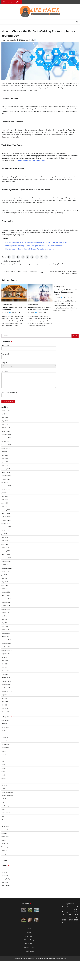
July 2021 (4, 616)
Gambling (4, 768)
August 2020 (5, 653)
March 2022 (5, 588)
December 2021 (6, 599)
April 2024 (4, 503)
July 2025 (4, 451)
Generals (4, 785)
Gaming (3, 775)
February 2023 (5, 551)
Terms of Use (5, 885)
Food (3, 765)
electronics (4, 741)
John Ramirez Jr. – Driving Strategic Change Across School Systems (29, 249)
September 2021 (6, 609)
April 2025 (4, 462)
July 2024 (4, 492)
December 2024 (6, 475)
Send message (8, 401)
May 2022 (4, 582)
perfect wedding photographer (49, 264)
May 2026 (4, 421)
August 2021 (5, 612)
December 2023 (6, 516)
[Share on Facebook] (9, 257)
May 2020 (4, 664)
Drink (3, 734)
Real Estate (4, 830)
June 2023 (4, 537)
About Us (4, 872)
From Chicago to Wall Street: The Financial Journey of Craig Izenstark (65, 292)
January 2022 (5, 595)
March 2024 (5, 506)
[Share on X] (13, 257)
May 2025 (4, 458)
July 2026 (4, 414)
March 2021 (5, 629)
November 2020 (6, 643)
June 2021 (4, 619)
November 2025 (6, 438)
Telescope (4, 850)
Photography (5, 826)
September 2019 (6, 691)
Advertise (4, 889)
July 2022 (4, 575)
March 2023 (5, 547)
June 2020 (4, 660)
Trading (3, 854)
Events (3, 751)
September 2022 (6, 568)
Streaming (4, 843)
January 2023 (5, 554)
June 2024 (4, 496)
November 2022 (6, 561)
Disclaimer (4, 875)
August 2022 (5, 571)
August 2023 (5, 530)
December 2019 (6, 681)
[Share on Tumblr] (37, 257)
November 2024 (6, 479)
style (63, 264)
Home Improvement (7, 792)
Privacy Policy (5, 879)
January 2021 (5, 636)
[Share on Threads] (41, 257)
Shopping (4, 833)
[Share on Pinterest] (27, 257)
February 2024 (5, 510)
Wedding (4, 860)
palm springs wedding (29, 264)
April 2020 (4, 667)
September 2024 (6, 486)
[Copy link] (46, 257)
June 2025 (4, 455)
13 (70, 914)
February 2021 (5, 633)
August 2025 (5, 448)
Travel (3, 857)
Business (17, 264)
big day (10, 264)
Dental (3, 730)
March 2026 (5, 424)
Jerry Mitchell (30, 40)
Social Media (5, 836)
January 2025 (5, 472)
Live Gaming (5, 806)
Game (3, 771)
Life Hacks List (32, 958)
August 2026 (5, 410)
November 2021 (6, 602)
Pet (2, 819)
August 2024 (5, 489)
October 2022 (5, 564)
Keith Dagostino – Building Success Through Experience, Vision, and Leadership (34, 246)
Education (4, 737)
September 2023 (6, 527)
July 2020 (4, 657)
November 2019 (6, 684)
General (3, 782)
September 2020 (6, 650)
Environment (5, 747)
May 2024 (4, 499)
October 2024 (5, 482)
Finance (3, 761)
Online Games (5, 813)
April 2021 (4, 626)
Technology (4, 847)
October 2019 (5, 688)
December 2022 (6, 558)
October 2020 (5, 647)
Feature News (5, 758)
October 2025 (5, 441)
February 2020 (5, 674)
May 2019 (4, 705)
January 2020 (5, 677)
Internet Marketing (7, 795)
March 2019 (5, 712)
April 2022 (4, 585)
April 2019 (4, 708)
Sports (3, 840)
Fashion (3, 754)
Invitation (4, 799)
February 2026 (5, 427)
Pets (2, 823)
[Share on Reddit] (32, 257)
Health (3, 788)
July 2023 (4, 534)
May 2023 (4, 540)
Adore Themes (61, 958)
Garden (3, 778)
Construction (5, 727)
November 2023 (6, 520)
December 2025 (6, 434)
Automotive (5, 720)
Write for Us (5, 882)
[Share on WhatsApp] (23, 257)
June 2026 (4, 417)
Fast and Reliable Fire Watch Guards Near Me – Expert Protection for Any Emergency (36, 242)
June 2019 (4, 701)
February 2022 (5, 592)
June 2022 (4, 578)
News (3, 809)
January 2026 (5, 431)
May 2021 (4, 623)
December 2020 (6, 640)
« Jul (62, 928)
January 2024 (5, 513)
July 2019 (4, 698)
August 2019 (5, 694)
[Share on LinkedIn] (18, 257)
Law (2, 802)
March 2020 (5, 671)
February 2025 (5, 469)
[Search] (77, 21)
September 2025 (6, 445)
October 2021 (5, 605)
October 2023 (5, 523)
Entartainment (5, 744)
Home (3, 869)
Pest (2, 816)
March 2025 (5, 465)
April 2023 (4, 544)
